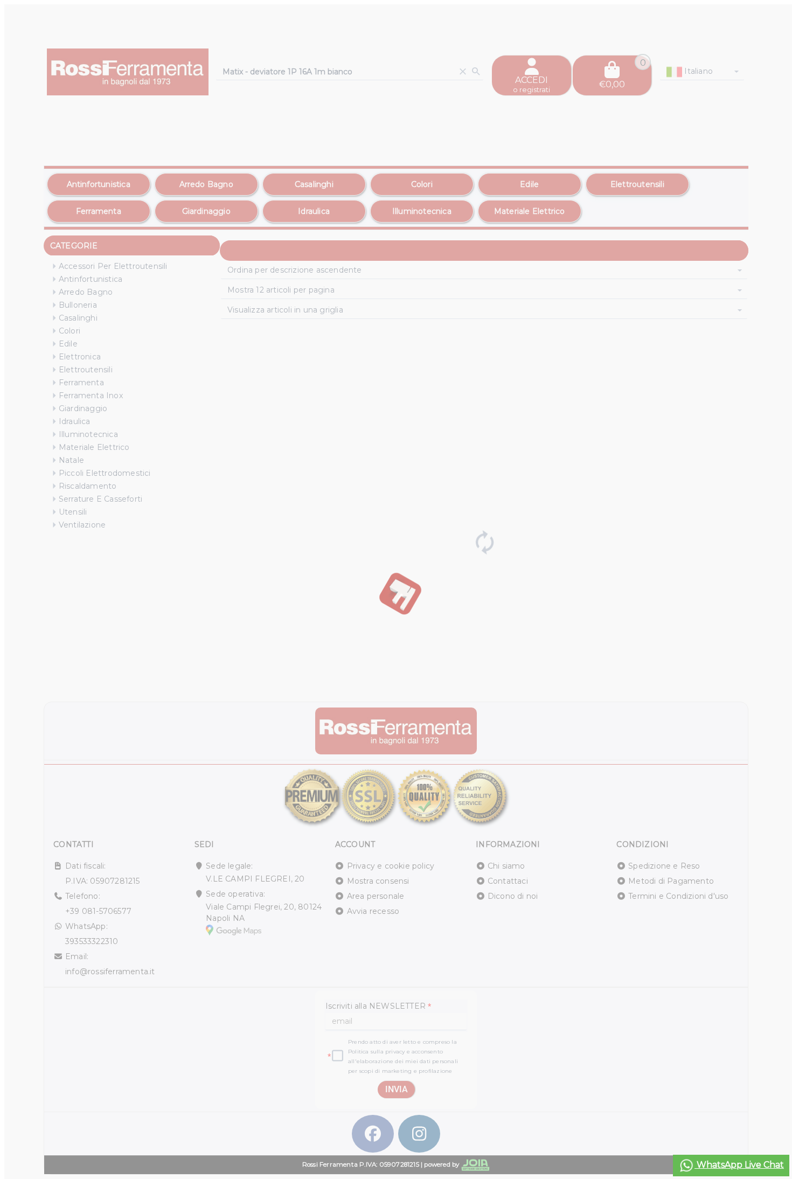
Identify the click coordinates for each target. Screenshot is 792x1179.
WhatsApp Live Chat (739, 1165)
